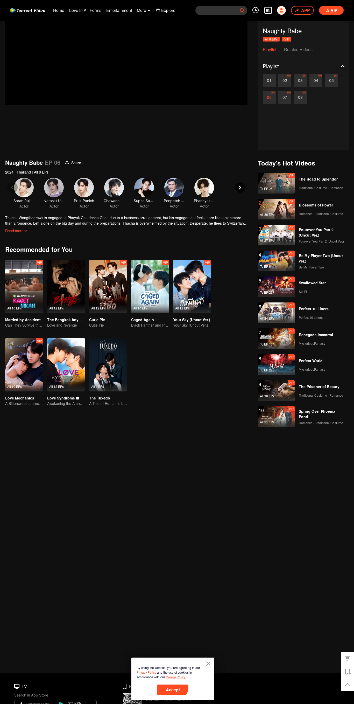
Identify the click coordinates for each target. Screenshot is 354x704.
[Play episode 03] (300, 80)
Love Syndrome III (63, 398)
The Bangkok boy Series (68, 319)
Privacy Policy (146, 672)
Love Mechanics (19, 398)
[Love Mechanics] (24, 364)
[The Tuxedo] (108, 364)
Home (58, 10)
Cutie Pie (97, 319)
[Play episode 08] (300, 97)
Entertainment (119, 10)
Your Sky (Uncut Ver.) (191, 319)
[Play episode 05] (331, 80)
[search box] (242, 10)
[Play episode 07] (284, 97)
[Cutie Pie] (108, 286)
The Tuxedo (99, 398)
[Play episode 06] (269, 97)
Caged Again (142, 319)
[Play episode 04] (315, 80)
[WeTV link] (27, 10)
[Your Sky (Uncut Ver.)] (192, 286)
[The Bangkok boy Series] (66, 286)
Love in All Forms (85, 10)
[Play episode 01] (269, 80)
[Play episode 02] (284, 80)
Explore (168, 10)
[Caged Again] (150, 286)
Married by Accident (23, 319)
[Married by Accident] (24, 286)
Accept (173, 690)
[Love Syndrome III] (66, 364)
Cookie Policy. (176, 677)
